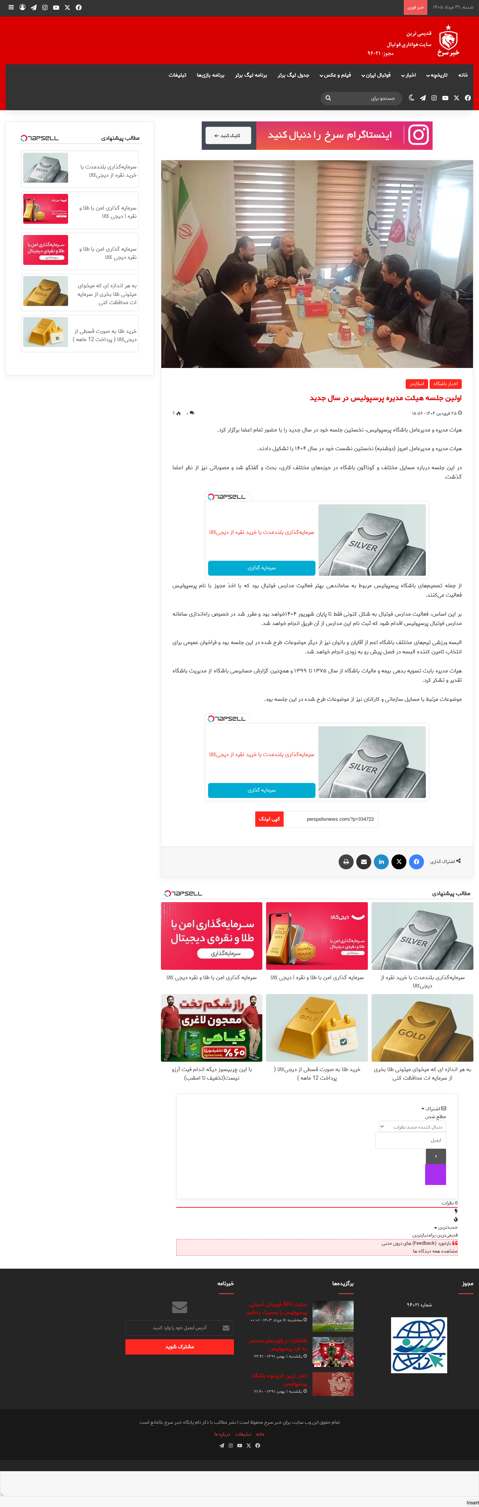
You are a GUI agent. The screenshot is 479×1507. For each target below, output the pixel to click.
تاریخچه (439, 75)
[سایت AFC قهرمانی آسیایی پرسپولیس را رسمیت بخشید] (333, 1316)
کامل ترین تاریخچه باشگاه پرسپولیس (279, 1380)
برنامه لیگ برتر (251, 75)
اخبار (411, 75)
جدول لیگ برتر (293, 75)
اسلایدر (417, 384)
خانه (463, 75)
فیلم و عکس (337, 75)
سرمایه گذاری (262, 568)
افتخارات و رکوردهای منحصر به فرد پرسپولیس (278, 1345)
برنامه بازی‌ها (211, 75)
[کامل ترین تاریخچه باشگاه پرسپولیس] (333, 1384)
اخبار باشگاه (446, 384)
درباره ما (222, 1434)
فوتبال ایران (378, 75)
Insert (473, 1503)
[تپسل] (211, 497)
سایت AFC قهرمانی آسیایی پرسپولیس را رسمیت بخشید (276, 1308)
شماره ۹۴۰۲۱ (419, 1305)
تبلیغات (177, 75)
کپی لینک (269, 819)
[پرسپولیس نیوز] (419, 40)
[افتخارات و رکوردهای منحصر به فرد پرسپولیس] (333, 1352)
